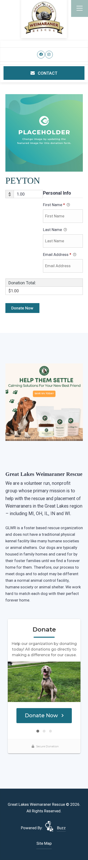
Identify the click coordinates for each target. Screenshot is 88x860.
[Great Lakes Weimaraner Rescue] (44, 18)
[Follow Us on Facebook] (41, 54)
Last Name (53, 229)
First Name (54, 204)
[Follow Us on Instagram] (49, 54)
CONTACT (47, 73)
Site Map (44, 843)
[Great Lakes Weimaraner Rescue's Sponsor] (44, 401)
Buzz (61, 827)
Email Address (57, 254)
